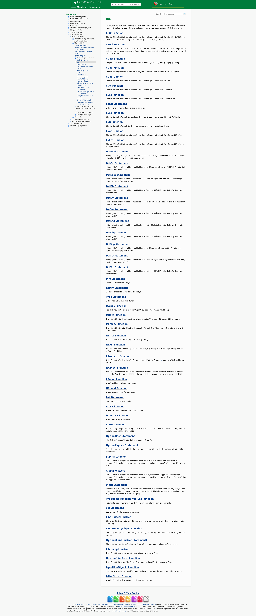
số (161, 360)
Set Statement (115, 507)
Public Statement (117, 456)
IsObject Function (117, 367)
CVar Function (114, 131)
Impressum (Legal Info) (75, 604)
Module (80, 7)
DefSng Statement (117, 244)
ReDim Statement (117, 287)
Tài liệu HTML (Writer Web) (79, 19)
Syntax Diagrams (80, 56)
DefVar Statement (117, 267)
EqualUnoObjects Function (122, 567)
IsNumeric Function (118, 356)
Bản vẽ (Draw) (75, 25)
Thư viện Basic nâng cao (85, 112)
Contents (71, 14)
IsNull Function (115, 344)
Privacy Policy (91, 604)
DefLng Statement (117, 221)
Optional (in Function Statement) (126, 540)
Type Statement (116, 296)
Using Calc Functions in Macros (85, 97)
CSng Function (115, 112)
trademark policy (120, 611)
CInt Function (114, 85)
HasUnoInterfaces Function (123, 558)
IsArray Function (116, 305)
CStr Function (114, 122)
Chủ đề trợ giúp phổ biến (78, 126)
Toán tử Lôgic (81, 64)
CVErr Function (115, 140)
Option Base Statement (120, 436)
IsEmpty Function (117, 324)
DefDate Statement (118, 174)
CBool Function (115, 44)
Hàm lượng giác (82, 77)
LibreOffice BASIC (78, 36)
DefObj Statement (117, 232)
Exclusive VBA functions (85, 100)
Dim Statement (115, 278)
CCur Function (114, 33)
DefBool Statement (118, 151)
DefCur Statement (117, 163)
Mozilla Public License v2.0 (127, 606)
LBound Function (116, 379)
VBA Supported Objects (85, 102)
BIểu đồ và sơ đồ (76, 32)
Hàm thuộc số (81, 75)
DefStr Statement (117, 255)
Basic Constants (82, 60)
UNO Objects (81, 94)
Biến (78, 62)
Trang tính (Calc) (75, 21)
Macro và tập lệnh (76, 34)
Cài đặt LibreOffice (76, 123)
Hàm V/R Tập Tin (82, 81)
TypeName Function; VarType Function (130, 498)
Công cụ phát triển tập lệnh (81, 121)
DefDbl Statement (117, 186)
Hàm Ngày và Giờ (83, 70)
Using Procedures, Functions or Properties (84, 48)
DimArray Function (117, 415)
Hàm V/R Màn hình (83, 79)
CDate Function (115, 58)
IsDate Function (116, 315)
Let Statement (115, 397)
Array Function (115, 406)
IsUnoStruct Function (119, 576)
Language (93, 7)
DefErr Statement (117, 197)
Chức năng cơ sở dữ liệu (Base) (80, 28)
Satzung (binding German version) (143, 604)
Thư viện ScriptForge (84, 115)
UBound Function (116, 388)
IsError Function (116, 335)
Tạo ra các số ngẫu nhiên (85, 92)
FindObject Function (118, 517)
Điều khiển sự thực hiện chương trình (85, 84)
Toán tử (79, 73)
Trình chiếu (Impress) (77, 23)
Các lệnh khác (81, 89)
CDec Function (115, 67)
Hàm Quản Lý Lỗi (83, 87)
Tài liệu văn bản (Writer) (78, 17)
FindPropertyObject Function (124, 528)
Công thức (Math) (76, 30)
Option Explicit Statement (122, 445)
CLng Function (115, 94)
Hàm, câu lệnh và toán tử (85, 58)
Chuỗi (79, 68)
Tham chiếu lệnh (80, 43)
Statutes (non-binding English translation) (113, 604)
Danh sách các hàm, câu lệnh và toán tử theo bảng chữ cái (85, 108)
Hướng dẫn (78, 117)
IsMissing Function (117, 549)
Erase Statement (116, 424)
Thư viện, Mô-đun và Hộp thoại (83, 52)
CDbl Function (114, 76)
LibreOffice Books (128, 593)
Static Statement (116, 484)
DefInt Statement (117, 209)
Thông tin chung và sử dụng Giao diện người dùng (83, 40)
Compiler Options (81, 45)
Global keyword (115, 470)
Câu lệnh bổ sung (83, 104)
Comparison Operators (85, 66)
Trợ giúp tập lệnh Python (80, 119)
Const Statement (116, 103)
